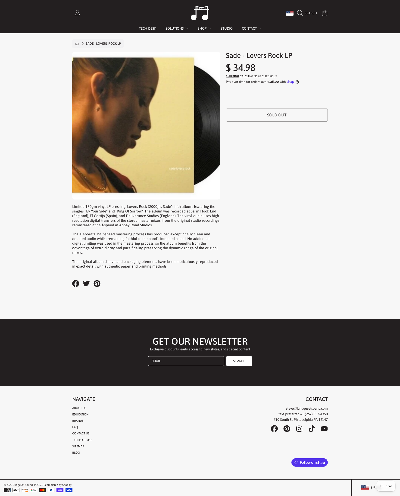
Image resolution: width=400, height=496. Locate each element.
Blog (76, 452)
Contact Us (81, 433)
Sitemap (78, 446)
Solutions (175, 28)
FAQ (75, 427)
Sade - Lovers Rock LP (103, 43)
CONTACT (250, 28)
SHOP (203, 28)
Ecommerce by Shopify (58, 485)
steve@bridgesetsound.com (307, 408)
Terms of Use (82, 440)
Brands (78, 420)
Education (80, 414)
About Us (79, 408)
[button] (308, 13)
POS (36, 485)
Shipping (232, 76)
